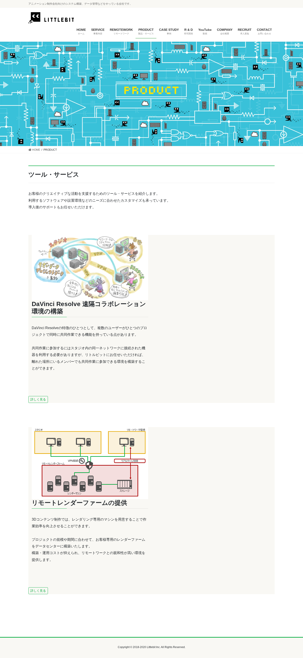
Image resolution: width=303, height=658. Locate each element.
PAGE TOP (291, 634)
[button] (38, 399)
